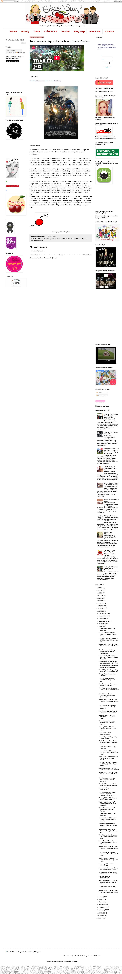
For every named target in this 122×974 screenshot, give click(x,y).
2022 (100, 593)
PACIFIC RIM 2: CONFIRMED (104, 877)
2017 (99, 603)
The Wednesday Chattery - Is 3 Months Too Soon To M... (108, 763)
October (102, 618)
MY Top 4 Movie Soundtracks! (105, 733)
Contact (109, 31)
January (102, 910)
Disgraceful (55, 238)
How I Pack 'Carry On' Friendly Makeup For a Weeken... (107, 842)
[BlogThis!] (51, 236)
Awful (37, 238)
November (103, 616)
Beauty (25, 31)
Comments (102, 396)
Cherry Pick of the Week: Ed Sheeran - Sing (108, 798)
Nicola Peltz (32, 81)
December (103, 613)
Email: (103, 59)
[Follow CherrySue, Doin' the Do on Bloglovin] (12, 177)
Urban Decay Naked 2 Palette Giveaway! (111, 483)
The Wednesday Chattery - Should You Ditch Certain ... (109, 689)
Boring (41, 238)
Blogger (75, 961)
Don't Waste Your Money (68, 238)
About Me (94, 31)
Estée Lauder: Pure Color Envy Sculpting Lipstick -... (108, 742)
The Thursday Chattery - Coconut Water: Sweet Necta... (108, 634)
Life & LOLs (50, 31)
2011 (99, 918)
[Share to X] (52, 236)
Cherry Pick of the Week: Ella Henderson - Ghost (108, 873)
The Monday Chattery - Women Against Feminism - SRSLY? (107, 793)
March (101, 904)
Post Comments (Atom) (48, 258)
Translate (21, 52)
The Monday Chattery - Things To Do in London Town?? (108, 657)
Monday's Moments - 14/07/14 (107, 788)
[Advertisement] (13, 148)
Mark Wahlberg (57, 81)
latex (61, 961)
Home (13, 31)
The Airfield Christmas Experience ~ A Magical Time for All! (110, 535)
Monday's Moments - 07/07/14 (107, 864)
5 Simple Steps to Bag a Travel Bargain (111, 568)
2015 (99, 608)
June (101, 897)
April (101, 902)
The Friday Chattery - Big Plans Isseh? (108, 737)
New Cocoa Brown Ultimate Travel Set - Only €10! (107, 695)
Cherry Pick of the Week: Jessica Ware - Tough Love (108, 728)
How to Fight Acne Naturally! (111, 433)
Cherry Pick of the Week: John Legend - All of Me (108, 662)
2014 (99, 611)
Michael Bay (80, 238)
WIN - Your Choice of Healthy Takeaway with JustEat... (107, 803)
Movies (65, 31)
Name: (103, 55)
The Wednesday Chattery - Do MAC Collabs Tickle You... (108, 836)
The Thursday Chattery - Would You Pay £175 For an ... (108, 679)
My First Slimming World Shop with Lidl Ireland (108, 711)
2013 (99, 913)
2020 (100, 595)
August (102, 623)
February (102, 907)
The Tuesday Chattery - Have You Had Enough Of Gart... (109, 853)
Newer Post (34, 255)
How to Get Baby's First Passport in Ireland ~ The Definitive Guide (111, 416)
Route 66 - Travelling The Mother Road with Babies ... (108, 645)
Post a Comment (38, 251)
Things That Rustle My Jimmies (107, 629)
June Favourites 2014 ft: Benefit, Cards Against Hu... (108, 882)
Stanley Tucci (48, 81)
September (103, 621)
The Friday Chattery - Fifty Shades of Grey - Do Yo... (109, 670)
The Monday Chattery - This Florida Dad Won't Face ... (107, 722)
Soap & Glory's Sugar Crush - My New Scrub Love (108, 825)
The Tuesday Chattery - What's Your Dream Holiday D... (107, 651)
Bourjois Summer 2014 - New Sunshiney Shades (108, 784)
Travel (37, 31)
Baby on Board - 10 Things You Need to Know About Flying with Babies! (111, 451)
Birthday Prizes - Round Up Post (110, 551)
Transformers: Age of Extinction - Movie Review (106, 809)
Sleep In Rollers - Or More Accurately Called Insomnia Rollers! (111, 518)
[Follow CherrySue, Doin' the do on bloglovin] (100, 402)
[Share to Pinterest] (55, 236)
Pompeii (72, 201)
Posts (100, 392)
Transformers (38, 240)
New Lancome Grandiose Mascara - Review (108, 684)
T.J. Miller (83, 181)
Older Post (87, 255)
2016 (99, 606)
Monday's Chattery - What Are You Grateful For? (108, 868)
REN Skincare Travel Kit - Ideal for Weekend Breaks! (109, 768)
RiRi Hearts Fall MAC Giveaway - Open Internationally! (110, 469)
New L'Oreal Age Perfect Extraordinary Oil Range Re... (108, 830)
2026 (100, 588)
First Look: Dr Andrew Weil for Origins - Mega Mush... (108, 758)
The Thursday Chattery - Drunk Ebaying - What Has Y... (108, 819)
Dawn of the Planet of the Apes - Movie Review (108, 666)
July (101, 626)
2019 (99, 598)
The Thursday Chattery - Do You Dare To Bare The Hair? (108, 752)
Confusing (47, 238)
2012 (99, 915)
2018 (99, 601)
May (101, 899)
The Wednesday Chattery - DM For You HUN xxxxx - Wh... (109, 640)
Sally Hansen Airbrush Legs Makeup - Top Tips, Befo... (108, 859)
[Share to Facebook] (54, 236)
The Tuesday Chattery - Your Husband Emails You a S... (107, 707)
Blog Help (79, 31)
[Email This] (49, 236)
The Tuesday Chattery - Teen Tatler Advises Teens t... (107, 779)
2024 (100, 590)
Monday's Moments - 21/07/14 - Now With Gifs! (107, 716)
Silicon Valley (74, 186)
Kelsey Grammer (40, 81)
